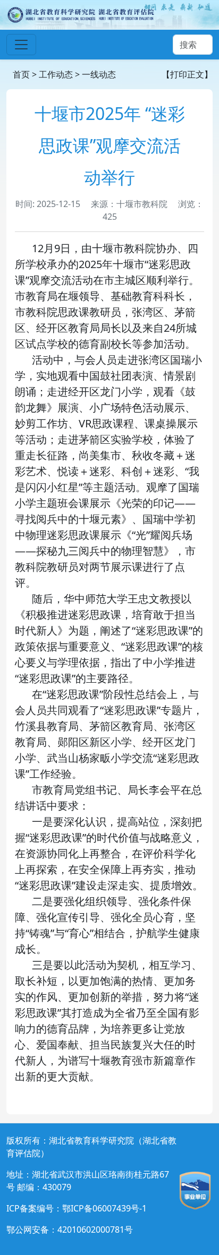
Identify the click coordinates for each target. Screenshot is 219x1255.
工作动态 (56, 74)
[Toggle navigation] (21, 44)
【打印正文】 (187, 74)
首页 (21, 74)
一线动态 (99, 74)
